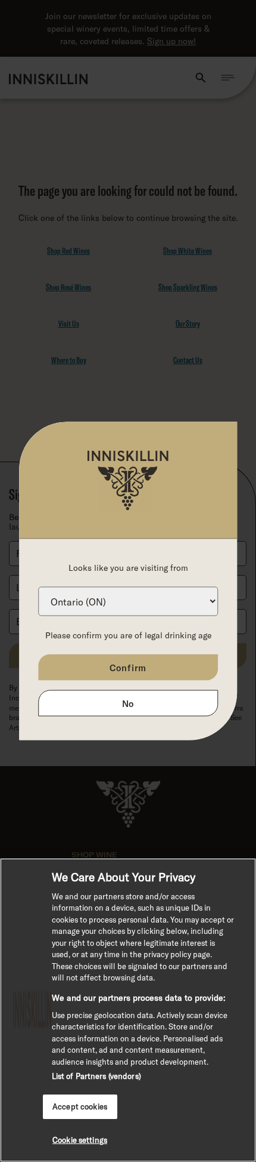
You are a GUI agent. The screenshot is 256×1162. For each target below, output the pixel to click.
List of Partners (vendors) (96, 1076)
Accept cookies (79, 1106)
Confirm (128, 667)
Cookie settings (79, 1140)
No (128, 703)
